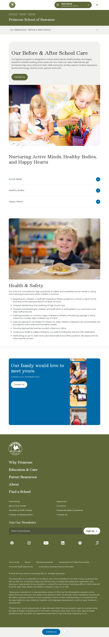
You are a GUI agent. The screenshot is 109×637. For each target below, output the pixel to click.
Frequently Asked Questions (70, 510)
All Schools (13, 14)
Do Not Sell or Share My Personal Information (56, 567)
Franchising (14, 501)
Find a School (20, 491)
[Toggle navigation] (97, 5)
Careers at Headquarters (21, 514)
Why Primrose (20, 462)
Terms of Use (14, 562)
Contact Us (51, 631)
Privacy (28, 562)
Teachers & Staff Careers (20, 510)
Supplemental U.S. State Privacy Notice (74, 562)
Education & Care (23, 469)
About (14, 484)
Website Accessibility (44, 562)
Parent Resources (23, 477)
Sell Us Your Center (17, 506)
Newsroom (62, 501)
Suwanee (31, 14)
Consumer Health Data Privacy (21, 567)
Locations (61, 506)
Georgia (23, 14)
